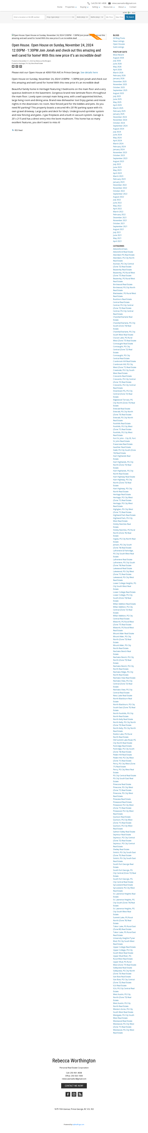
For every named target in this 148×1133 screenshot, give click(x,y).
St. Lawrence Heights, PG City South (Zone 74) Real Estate (124, 902)
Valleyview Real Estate (122, 967)
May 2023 (117, 170)
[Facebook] (68, 1094)
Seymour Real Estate (122, 834)
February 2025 (119, 111)
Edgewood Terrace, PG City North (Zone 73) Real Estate (124, 403)
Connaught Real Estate (123, 343)
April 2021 (117, 241)
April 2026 (117, 69)
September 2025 (120, 90)
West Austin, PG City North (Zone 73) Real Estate (122, 997)
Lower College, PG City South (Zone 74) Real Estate (123, 598)
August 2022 (118, 197)
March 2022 (118, 211)
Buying (83, 7)
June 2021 (117, 235)
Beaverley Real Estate (122, 269)
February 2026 (119, 75)
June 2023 (117, 167)
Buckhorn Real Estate (122, 299)
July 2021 (117, 232)
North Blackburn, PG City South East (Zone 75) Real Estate (124, 707)
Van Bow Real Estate (122, 976)
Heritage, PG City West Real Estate (31, 63)
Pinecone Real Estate (122, 784)
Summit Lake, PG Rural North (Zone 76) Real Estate (123, 920)
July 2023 (117, 164)
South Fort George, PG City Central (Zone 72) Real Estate (124, 873)
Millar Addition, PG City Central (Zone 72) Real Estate (123, 610)
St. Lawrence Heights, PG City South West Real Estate (124, 911)
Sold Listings (118, 47)
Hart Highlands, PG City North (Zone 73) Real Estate (123, 465)
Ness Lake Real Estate (122, 695)
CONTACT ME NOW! (74, 1085)
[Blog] (80, 1094)
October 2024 (119, 123)
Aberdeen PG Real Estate (123, 255)
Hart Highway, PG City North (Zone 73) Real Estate (122, 482)
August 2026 (118, 58)
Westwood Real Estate (122, 1021)
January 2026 (118, 78)
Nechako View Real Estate (124, 678)
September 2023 (120, 158)
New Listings (118, 41)
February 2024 (119, 146)
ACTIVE (125, 12)
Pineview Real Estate (122, 799)
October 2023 (119, 155)
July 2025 (117, 96)
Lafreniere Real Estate (122, 559)
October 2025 (119, 87)
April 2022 (117, 208)
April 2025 (117, 105)
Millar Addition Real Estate (124, 604)
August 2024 (118, 128)
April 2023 (117, 173)
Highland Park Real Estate (124, 515)
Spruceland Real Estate (123, 885)
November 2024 (120, 120)
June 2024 (117, 134)
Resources (108, 7)
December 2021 (120, 217)
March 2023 (118, 176)
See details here (89, 72)
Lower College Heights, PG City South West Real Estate (124, 586)
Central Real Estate (121, 302)
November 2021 (120, 220)
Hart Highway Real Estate (124, 476)
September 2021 (120, 226)
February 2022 (119, 214)
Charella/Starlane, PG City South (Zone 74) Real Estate (124, 326)
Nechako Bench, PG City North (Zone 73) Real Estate (123, 660)
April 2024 (117, 140)
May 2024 (117, 137)
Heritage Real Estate (122, 494)
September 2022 (120, 194)
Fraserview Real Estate (123, 444)
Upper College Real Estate (124, 947)
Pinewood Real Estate (122, 802)
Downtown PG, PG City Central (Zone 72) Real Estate (123, 394)
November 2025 (120, 84)
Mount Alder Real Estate (123, 633)
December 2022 (120, 185)
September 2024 (120, 125)
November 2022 (120, 188)
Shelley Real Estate (121, 849)
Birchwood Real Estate (122, 284)
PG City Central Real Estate (124, 775)
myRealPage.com (78, 1124)
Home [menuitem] (59, 7)
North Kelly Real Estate (123, 719)
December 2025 (120, 81)
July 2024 (117, 131)
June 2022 (117, 202)
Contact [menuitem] (133, 7)
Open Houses (119, 44)
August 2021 (118, 229)
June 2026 (117, 63)
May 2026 (117, 66)
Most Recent (118, 55)
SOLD (133, 12)
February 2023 (119, 179)
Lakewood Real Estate (122, 568)
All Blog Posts (119, 38)
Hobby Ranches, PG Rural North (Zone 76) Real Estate (124, 533)
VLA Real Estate (119, 985)
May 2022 (117, 205)
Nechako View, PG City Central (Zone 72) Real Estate (122, 684)
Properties (70, 7)
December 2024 (120, 117)
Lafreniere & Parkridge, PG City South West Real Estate (123, 553)
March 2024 (118, 143)
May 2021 (117, 238)
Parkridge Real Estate (122, 746)
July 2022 (117, 199)
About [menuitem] (121, 7)
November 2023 (120, 152)
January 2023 (118, 182)
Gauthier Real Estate (122, 447)
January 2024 (118, 149)
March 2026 (118, 72)
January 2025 (118, 114)
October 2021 (119, 223)
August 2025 (118, 93)
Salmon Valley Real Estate (124, 831)
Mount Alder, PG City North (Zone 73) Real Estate (122, 639)
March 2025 (118, 108)
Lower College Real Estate (124, 592)
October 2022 (119, 191)
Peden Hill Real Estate (122, 754)
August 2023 (118, 161)
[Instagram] (74, 1094)
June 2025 (117, 99)
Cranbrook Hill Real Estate (124, 361)
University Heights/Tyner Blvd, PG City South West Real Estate (124, 941)
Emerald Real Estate (121, 408)
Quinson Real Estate (122, 817)
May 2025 (117, 102)
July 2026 (117, 60)
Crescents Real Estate (122, 376)
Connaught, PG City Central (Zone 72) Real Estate (122, 349)
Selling (95, 7)
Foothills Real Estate (122, 423)
